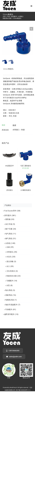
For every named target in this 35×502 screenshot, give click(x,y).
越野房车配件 (9, 314)
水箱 (8, 247)
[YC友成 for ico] (9, 1)
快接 (15, 116)
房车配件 (7, 215)
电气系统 (8, 234)
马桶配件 (9, 281)
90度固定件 (9, 166)
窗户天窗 (8, 229)
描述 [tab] (3, 125)
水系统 (7, 243)
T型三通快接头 (25, 166)
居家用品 (8, 295)
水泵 (8, 285)
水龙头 (9, 257)
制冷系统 (8, 290)
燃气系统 (8, 239)
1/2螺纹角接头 (25, 190)
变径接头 (9, 190)
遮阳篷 (7, 219)
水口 (8, 266)
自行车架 (8, 224)
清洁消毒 (9, 261)
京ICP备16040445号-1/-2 (23, 390)
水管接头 (9, 252)
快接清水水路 (14, 113)
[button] (31, 29)
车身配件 (8, 309)
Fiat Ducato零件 (10, 211)
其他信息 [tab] (5, 130)
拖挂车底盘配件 (11, 305)
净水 (10, 116)
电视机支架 (9, 300)
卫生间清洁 (10, 271)
